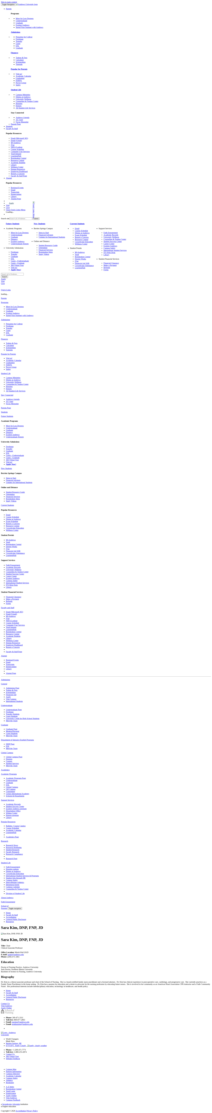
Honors (18, 106)
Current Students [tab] (7, 505)
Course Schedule (17, 149)
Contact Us (10, 1054)
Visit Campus (11, 699)
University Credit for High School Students (22, 718)
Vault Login (10, 1091)
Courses (9, 761)
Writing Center (11, 813)
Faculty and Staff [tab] (7, 608)
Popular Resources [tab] (8, 822)
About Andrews (7, 898)
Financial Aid (11, 695)
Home (8, 913)
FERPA (19, 81)
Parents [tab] (4, 298)
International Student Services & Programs (22, 876)
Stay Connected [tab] (7, 395)
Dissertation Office (13, 811)
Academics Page (12, 837)
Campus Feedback (13, 1100)
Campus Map (11, 1069)
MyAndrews (16, 143)
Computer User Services (20, 152)
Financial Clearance (111, 263)
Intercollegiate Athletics (15, 882)
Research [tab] (4, 841)
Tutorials (19, 64)
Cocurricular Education (84, 242)
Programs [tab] (4, 302)
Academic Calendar (23, 76)
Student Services (12, 763)
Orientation (43, 248)
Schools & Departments (15, 796)
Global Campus (12, 787)
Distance (14, 239)
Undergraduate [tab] (7, 705)
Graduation (20, 78)
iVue (12, 145)
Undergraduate (21, 21)
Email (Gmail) (16, 140)
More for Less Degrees (24, 18)
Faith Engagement (111, 233)
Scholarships (21, 62)
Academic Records (111, 235)
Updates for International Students (52, 237)
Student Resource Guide (48, 245)
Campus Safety (109, 248)
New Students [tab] (6, 468)
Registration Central (18, 158)
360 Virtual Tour (17, 265)
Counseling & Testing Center (27, 101)
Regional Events (17, 188)
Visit (7, 205)
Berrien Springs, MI (13, 1043)
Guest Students (12, 716)
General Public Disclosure (16, 919)
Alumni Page (16, 199)
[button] (24, 210)
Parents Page (16, 124)
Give (8, 208)
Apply (11, 203)
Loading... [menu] (10, 212)
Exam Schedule (81, 235)
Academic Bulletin (18, 163)
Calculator (20, 60)
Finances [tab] (4, 339)
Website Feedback (13, 1059)
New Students (39, 224)
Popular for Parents (19, 69)
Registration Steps (46, 252)
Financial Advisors (46, 235)
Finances (14, 53)
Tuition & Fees (21, 58)
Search (4, 277)
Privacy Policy (32, 1111)
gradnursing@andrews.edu (22, 1024)
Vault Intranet (16, 154)
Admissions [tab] (5, 320)
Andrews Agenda (22, 117)
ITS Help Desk (109, 253)
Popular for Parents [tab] (8, 354)
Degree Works (80, 259)
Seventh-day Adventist (11, 1104)
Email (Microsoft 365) (19, 138)
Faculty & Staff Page (19, 176)
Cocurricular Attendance (84, 266)
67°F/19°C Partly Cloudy (16, 1046)
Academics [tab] (5, 770)
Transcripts (15, 192)
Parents (9, 9)
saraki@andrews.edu (16, 955)
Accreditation (11, 917)
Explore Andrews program (16, 809)
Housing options (12, 869)
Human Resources (18, 169)
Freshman (19, 39)
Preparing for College (24, 37)
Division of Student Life (15, 893)
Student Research (12, 850)
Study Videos (44, 254)
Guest (18, 44)
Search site (5, 218)
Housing (19, 103)
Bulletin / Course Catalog (16, 826)
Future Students (12, 224)
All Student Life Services (25, 108)
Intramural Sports (12, 885)
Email (13, 190)
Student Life (16, 90)
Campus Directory (13, 1074)
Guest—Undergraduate (20, 261)
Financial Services (46, 250)
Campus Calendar (13, 887)
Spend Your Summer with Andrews (29, 27)
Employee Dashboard (19, 171)
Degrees (9, 759)
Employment (11, 1093)
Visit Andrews (11, 1098)
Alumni (9, 178)
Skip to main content (9, 2)
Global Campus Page (14, 757)
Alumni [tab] (4, 656)
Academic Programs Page (16, 778)
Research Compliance (14, 854)
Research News (12, 845)
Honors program (12, 815)
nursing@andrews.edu (20, 1022)
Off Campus (10, 789)
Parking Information (13, 1071)
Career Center (109, 244)
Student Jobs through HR (16, 878)
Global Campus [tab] (7, 753)
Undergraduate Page (14, 710)
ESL (17, 46)
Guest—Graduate (17, 263)
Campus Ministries (23, 95)
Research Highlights (14, 847)
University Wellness (23, 99)
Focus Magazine (22, 122)
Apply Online (11, 1096)
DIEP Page (10, 744)
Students (9, 126)
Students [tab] (4, 412)
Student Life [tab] (6, 373)
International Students (14, 701)
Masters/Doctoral (12, 731)
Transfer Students (12, 714)
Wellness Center (17, 167)
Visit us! (19, 74)
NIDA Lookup (16, 147)
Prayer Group (21, 83)
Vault (77, 254)
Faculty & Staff (12, 129)
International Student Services (115, 250)
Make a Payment (110, 265)
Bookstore (10, 1083)
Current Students (77, 224)
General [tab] (4, 684)
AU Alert (19, 120)
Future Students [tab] (7, 416)
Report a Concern (18, 174)
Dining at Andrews (23, 97)
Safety (18, 85)
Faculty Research (12, 852)
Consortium (10, 791)
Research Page (11, 859)
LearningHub (16, 156)
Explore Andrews (22, 25)
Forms (106, 270)
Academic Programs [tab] (9, 774)
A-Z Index (10, 1087)
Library (14, 165)
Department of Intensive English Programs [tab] (17, 740)
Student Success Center (113, 241)
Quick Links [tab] (6, 290)
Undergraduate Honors (20, 244)
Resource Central (17, 160)
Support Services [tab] (7, 800)
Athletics (9, 1080)
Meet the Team (11, 721)
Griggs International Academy (17, 794)
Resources (10, 922)
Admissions (15, 32)
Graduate (19, 23)
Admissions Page (12, 688)
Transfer (19, 41)
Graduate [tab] (4, 725)
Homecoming (16, 194)
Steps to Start (44, 233)
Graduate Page (11, 729)
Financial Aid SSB (82, 263)
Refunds (107, 268)
